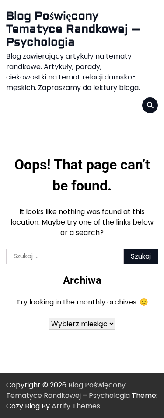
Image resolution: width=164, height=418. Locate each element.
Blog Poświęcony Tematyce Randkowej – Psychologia (73, 29)
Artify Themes (76, 406)
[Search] (150, 105)
